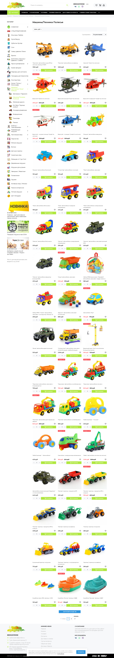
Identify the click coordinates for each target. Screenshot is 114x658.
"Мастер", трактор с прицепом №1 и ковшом (93, 491)
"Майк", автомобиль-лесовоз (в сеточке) (94, 455)
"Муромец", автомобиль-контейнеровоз (69, 384)
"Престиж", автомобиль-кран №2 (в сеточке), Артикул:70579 (42, 63)
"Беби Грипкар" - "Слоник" (91, 419)
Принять (81, 652)
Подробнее (60, 653)
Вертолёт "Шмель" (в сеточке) (41, 98)
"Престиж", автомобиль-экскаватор (68, 63)
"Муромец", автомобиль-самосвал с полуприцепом (43, 384)
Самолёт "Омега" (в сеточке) (91, 63)
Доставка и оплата (70, 12)
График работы (55, 12)
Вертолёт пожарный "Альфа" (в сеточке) (94, 98)
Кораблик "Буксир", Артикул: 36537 (93, 598)
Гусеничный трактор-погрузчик (42, 562)
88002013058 (78, 4)
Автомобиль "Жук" (88, 312)
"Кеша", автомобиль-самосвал (66, 277)
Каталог (15, 12)
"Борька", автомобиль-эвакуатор (92, 134)
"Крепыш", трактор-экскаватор (92, 562)
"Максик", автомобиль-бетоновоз (42, 241)
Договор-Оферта (46, 646)
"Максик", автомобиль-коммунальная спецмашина (68, 242)
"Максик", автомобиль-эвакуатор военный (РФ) (42, 277)
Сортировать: (86, 34)
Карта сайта (26, 655)
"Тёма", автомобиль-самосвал (91, 170)
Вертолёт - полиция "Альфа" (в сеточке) (69, 134)
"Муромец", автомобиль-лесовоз (92, 384)
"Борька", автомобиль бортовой (42, 170)
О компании (34, 12)
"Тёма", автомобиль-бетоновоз (41, 205)
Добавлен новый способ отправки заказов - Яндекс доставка (15, 252)
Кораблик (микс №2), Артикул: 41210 (43, 598)
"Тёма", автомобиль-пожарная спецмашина (66, 206)
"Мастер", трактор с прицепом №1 (67, 491)
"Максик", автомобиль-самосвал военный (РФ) (95, 242)
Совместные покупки (88, 12)
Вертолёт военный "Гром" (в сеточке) (68, 98)
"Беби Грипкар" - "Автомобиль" (41, 455)
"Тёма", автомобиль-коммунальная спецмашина (93, 206)
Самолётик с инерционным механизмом (69, 455)
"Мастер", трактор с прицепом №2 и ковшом (43, 527)
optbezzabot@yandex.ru (17, 638)
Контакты (44, 636)
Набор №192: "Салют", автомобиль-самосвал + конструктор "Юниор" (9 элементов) (43, 313)
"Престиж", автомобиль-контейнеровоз (69, 419)
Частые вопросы (46, 641)
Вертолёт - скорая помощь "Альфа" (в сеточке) (43, 135)
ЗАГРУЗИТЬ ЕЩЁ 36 (69, 611)
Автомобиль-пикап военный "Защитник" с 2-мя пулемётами (44, 491)
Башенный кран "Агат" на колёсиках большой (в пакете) (93, 349)
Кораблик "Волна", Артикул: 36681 (67, 598)
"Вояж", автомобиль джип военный (42, 348)
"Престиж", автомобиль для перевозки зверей (44, 420)
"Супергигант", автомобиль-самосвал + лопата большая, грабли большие (69, 349)
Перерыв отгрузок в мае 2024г (17, 234)
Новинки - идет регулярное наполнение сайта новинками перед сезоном (16, 216)
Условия (44, 12)
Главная (25, 12)
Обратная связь (46, 644)
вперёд (76, 616)
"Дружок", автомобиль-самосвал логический (67, 313)
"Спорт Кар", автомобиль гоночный (68, 170)
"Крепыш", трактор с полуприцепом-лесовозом (68, 563)
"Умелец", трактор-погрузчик (91, 526)
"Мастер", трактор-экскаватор (66, 526)
